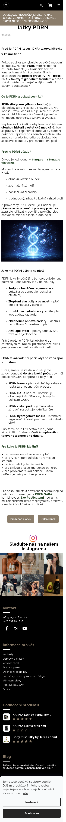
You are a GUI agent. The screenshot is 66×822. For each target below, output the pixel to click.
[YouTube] (25, 628)
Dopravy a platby (13, 658)
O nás (6, 689)
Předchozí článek (20, 519)
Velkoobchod (11, 663)
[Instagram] (16, 628)
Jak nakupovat (11, 667)
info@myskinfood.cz (15, 617)
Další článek (48, 519)
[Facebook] (7, 628)
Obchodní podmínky (15, 671)
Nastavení (31, 802)
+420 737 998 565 (13, 621)
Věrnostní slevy (12, 680)
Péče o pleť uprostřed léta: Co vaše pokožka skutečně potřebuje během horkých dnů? (29, 766)
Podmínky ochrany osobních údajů (24, 676)
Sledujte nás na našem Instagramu (34, 546)
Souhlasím (32, 813)
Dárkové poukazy (13, 685)
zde (25, 793)
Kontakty (8, 654)
